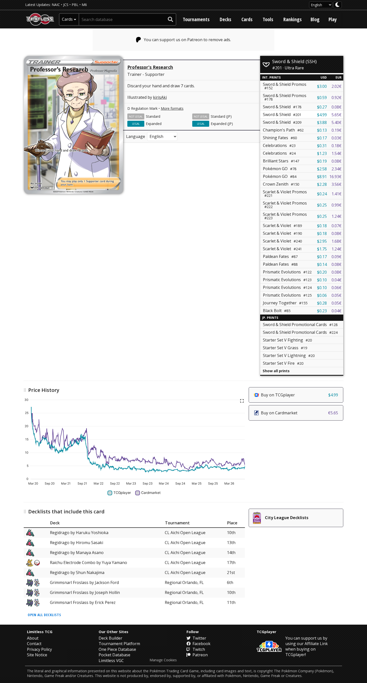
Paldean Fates (280, 256)
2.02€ (337, 86)
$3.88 (322, 122)
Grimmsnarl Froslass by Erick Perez (83, 602)
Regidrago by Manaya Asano (77, 552)
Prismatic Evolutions (287, 272)
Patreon (199, 655)
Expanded (154, 123)
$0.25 (322, 205)
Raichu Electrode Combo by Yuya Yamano (88, 562)
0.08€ (337, 107)
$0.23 (322, 311)
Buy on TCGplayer (299, 395)
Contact (34, 643)
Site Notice (37, 655)
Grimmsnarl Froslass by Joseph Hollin (85, 592)
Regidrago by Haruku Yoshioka (79, 532)
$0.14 (322, 264)
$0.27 (322, 107)
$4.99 (322, 114)
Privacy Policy (39, 649)
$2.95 (322, 241)
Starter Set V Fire (283, 363)
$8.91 (322, 176)
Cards (246, 19)
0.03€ (337, 138)
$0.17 (322, 138)
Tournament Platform (119, 643)
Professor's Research (150, 67)
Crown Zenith (281, 184)
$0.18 (322, 225)
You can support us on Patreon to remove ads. (187, 39)
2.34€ (337, 169)
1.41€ (337, 194)
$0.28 (322, 303)
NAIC (56, 4)
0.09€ (337, 256)
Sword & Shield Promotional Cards (300, 324)
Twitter (198, 638)
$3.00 (322, 86)
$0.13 (322, 130)
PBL (75, 4)
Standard (153, 116)
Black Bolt (276, 310)
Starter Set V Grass (285, 347)
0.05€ (337, 295)
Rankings (292, 19)
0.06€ (337, 287)
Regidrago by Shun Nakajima (77, 572)
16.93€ (335, 176)
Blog (315, 19)
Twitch (198, 649)
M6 (84, 4)
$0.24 (322, 194)
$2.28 (322, 184)
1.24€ (337, 216)
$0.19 (322, 161)
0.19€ (337, 130)
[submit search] (170, 19)
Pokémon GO (279, 168)
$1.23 (322, 153)
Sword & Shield (282, 107)
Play (333, 19)
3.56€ (337, 184)
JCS (65, 4)
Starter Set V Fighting (287, 340)
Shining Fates (280, 137)
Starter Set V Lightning (289, 355)
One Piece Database (117, 649)
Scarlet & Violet (282, 225)
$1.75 (322, 249)
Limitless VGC (111, 660)
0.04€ (337, 280)
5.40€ (337, 122)
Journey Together (285, 303)
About (32, 638)
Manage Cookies (163, 660)
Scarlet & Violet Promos (285, 193)
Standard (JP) (221, 116)
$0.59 (322, 97)
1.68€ (337, 241)
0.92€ (337, 97)
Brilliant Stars (281, 161)
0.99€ (337, 205)
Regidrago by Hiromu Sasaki (76, 542)
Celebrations (279, 145)
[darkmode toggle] (337, 4)
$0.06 (322, 295)
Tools (268, 19)
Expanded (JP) (222, 123)
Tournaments (196, 19)
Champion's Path (283, 130)
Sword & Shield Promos (284, 86)
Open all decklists (44, 614)
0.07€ (337, 225)
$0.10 (322, 280)
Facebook (200, 643)
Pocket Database (114, 655)
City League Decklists (286, 517)
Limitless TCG (39, 631)
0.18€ (337, 145)
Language (135, 136)
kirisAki (160, 97)
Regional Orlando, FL (184, 582)
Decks (225, 19)
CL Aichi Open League (185, 532)
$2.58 (322, 169)
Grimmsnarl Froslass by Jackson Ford (84, 582)
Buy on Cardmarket (299, 413)
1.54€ (337, 153)
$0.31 (322, 145)
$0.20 (322, 272)
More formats (172, 108)
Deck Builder (110, 638)
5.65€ (337, 114)
